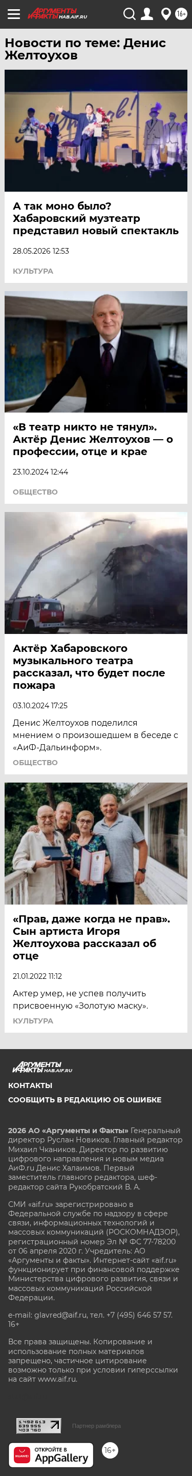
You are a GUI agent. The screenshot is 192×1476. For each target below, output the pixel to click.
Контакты (30, 1085)
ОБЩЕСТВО (35, 492)
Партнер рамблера (96, 1426)
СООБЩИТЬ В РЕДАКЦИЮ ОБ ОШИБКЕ (84, 1099)
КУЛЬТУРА (33, 271)
